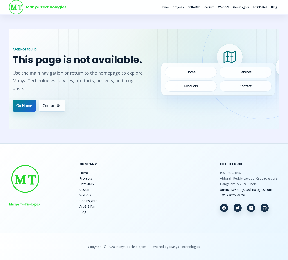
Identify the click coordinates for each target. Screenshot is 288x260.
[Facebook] (224, 208)
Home (165, 7)
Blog (274, 7)
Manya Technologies (46, 7)
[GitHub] (265, 208)
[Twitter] (238, 208)
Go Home (24, 105)
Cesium (209, 7)
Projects (178, 7)
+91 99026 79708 (232, 195)
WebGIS (223, 7)
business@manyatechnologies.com (246, 189)
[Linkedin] (251, 208)
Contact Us (52, 105)
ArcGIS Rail (260, 7)
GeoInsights (241, 7)
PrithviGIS (194, 7)
